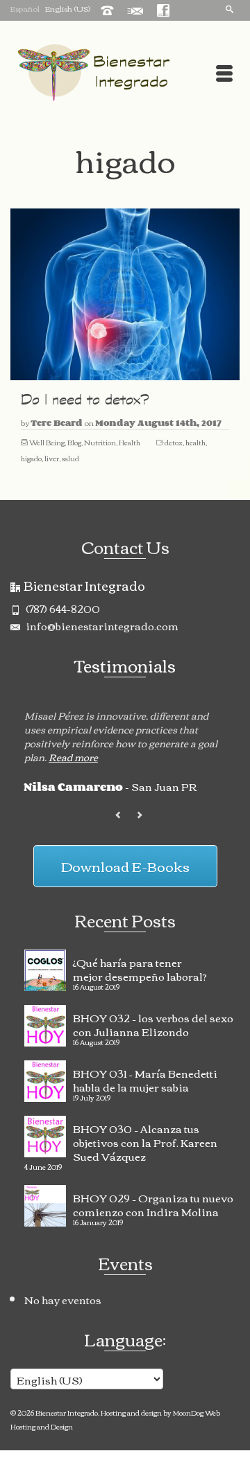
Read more (73, 757)
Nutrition (100, 442)
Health (129, 442)
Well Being (47, 442)
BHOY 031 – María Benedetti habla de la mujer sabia (145, 1078)
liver (51, 458)
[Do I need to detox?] (125, 294)
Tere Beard (57, 422)
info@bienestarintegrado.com (101, 625)
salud (70, 458)
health (195, 442)
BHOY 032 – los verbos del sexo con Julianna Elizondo (153, 1023)
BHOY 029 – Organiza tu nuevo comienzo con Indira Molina (153, 1203)
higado (31, 458)
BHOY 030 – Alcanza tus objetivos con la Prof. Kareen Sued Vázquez (145, 1141)
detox (174, 442)
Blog (74, 442)
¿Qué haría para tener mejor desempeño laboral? (140, 967)
